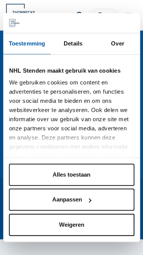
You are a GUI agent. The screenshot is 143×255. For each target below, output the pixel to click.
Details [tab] (73, 43)
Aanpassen (67, 200)
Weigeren (71, 224)
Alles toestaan (71, 174)
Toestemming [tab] (27, 43)
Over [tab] (117, 43)
